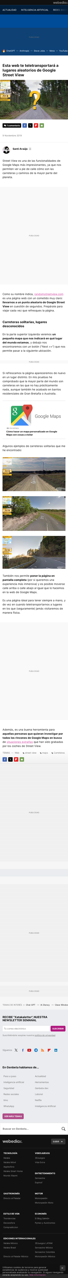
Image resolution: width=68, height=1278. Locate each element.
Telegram (35, 1049)
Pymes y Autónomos (45, 1223)
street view (30, 752)
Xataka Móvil (9, 1162)
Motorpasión (41, 1198)
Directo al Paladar (12, 1198)
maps (45, 752)
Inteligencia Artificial (45, 1106)
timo (5, 1100)
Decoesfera (9, 1223)
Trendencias (9, 1218)
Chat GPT (31, 1005)
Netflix (38, 1100)
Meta (52, 50)
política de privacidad (45, 1035)
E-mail (42, 125)
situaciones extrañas (20, 742)
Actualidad (40, 1076)
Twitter (30, 125)
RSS (42, 1049)
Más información (37, 1275)
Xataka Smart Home (13, 1171)
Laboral (39, 1094)
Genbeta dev (41, 1088)
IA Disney (45, 1005)
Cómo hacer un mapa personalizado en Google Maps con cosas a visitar (31, 433)
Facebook (24, 125)
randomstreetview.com (48, 294)
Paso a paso (9, 1076)
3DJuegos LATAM (44, 1243)
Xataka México (10, 1243)
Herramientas (42, 1082)
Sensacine (40, 1178)
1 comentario (13, 125)
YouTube (63, 50)
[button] (22, 149)
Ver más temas (13, 1116)
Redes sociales (11, 1094)
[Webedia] (60, 2)
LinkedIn (55, 1049)
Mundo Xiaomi (10, 1175)
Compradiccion (10, 1227)
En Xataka (14, 428)
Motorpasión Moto (44, 1202)
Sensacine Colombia (45, 1252)
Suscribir (58, 1028)
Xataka (6, 1158)
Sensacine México (44, 1247)
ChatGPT (10, 50)
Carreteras (59, 752)
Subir (56, 1141)
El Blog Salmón (42, 1218)
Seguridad (8, 1088)
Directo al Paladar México (15, 1256)
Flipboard (36, 125)
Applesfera (8, 1166)
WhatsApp (8, 1106)
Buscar (63, 1129)
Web (17, 752)
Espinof (38, 1182)
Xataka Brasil (9, 1247)
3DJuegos (40, 1158)
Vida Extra (40, 1162)
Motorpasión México (45, 1256)
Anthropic (24, 50)
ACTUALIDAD (9, 10)
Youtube (29, 1049)
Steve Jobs (39, 50)
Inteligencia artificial (13, 1082)
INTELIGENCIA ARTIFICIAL (35, 10)
